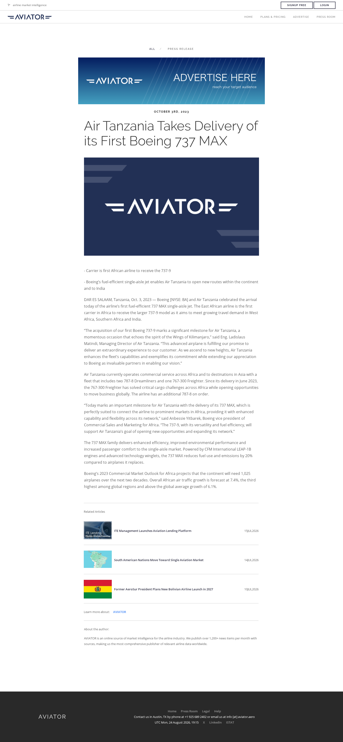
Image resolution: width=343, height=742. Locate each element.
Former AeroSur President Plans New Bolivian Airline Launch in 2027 (163, 589)
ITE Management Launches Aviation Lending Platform (152, 531)
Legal (206, 711)
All (152, 48)
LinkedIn (215, 722)
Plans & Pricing (273, 16)
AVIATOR (119, 612)
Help (217, 711)
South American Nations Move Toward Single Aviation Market (158, 560)
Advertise (301, 16)
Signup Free (296, 5)
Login (324, 5)
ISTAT (230, 722)
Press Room (326, 16)
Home (248, 16)
